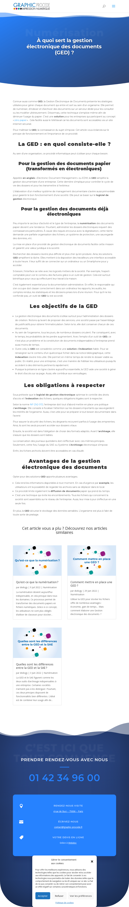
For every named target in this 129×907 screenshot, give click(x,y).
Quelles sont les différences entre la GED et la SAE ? (34, 666)
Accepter (43, 895)
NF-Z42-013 (36, 404)
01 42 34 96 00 (64, 778)
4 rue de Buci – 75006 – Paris (68, 811)
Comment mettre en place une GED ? (91, 583)
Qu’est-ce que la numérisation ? (37, 582)
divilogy (24, 587)
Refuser (59, 895)
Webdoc (72, 842)
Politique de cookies (65, 902)
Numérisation (50, 587)
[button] (92, 861)
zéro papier (20, 120)
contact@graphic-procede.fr (68, 827)
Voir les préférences (81, 895)
